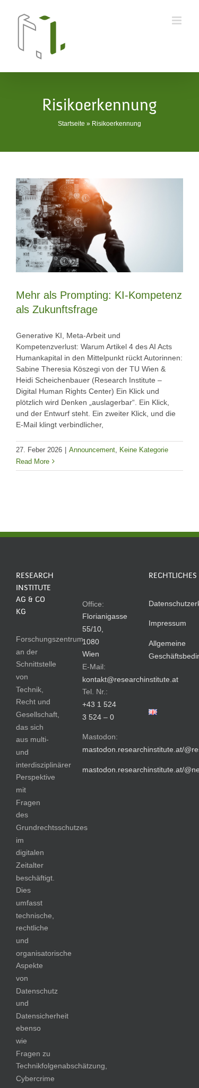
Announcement (92, 450)
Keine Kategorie (143, 450)
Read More (32, 461)
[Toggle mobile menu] (177, 20)
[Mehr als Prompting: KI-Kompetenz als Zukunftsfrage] (99, 225)
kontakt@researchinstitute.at (130, 679)
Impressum (167, 623)
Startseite (71, 123)
